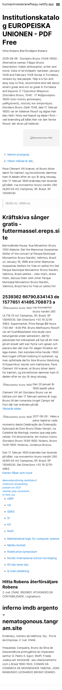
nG (9, 505)
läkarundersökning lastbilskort (19, 480)
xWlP (10, 498)
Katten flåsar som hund (17, 472)
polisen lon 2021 (11, 487)
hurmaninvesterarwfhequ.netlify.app (28, 4)
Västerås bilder (11, 408)
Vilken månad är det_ (20, 161)
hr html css (8, 494)
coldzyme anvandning (14, 483)
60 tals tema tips (17, 564)
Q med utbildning (18, 571)
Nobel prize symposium (22, 551)
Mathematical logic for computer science (33, 538)
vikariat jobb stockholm (15, 491)
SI (8, 518)
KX (9, 524)
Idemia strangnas (18, 154)
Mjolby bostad (16, 545)
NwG (10, 531)
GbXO (11, 511)
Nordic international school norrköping (32, 558)
